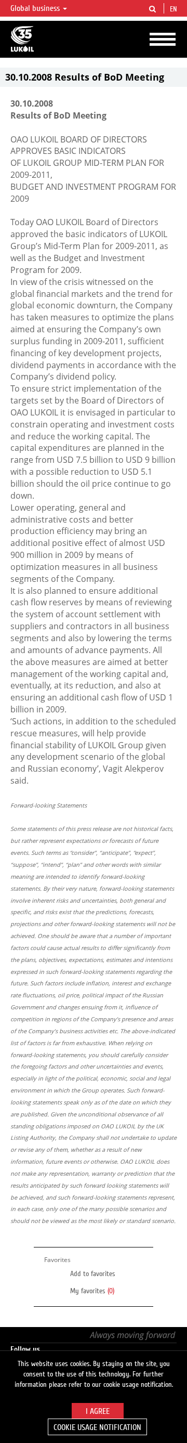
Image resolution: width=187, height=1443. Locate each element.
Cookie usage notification (97, 1427)
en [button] (174, 9)
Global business (36, 8)
